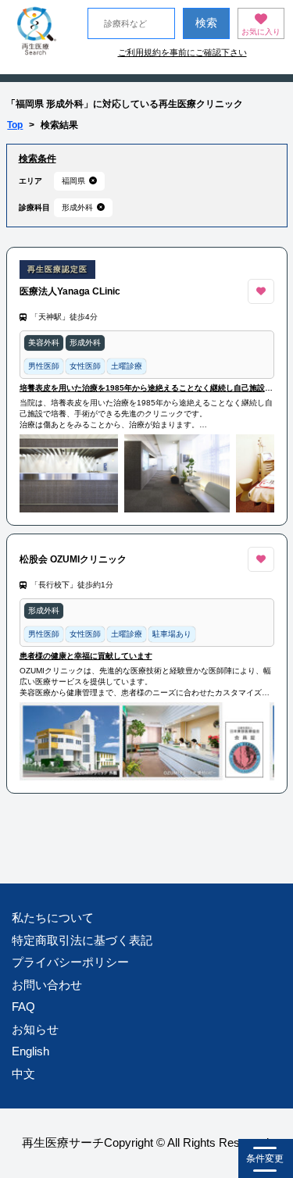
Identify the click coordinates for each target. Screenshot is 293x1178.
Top (15, 125)
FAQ (23, 1006)
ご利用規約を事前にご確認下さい (182, 52)
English (30, 1051)
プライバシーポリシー (70, 962)
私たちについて (53, 917)
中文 (23, 1073)
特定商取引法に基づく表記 (82, 940)
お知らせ (35, 1029)
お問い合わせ (47, 984)
